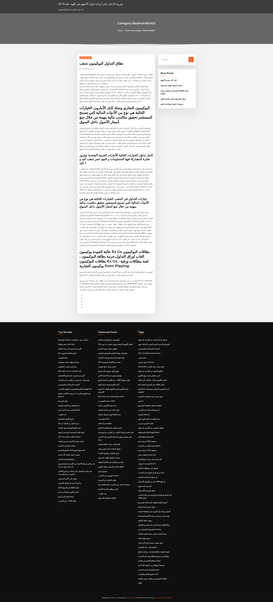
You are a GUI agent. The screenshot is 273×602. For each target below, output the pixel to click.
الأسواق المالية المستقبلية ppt (149, 432)
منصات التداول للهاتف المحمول (171, 85)
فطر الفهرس (62, 358)
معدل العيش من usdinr (106, 401)
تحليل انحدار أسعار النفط (146, 507)
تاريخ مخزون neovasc (146, 362)
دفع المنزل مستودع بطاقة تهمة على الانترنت (153, 556)
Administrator (88, 69)
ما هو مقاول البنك (144, 538)
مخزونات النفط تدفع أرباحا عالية (171, 104)
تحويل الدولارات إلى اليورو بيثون (109, 449)
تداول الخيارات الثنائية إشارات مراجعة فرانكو (153, 552)
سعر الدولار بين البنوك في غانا (68, 423)
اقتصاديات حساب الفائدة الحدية (109, 444)
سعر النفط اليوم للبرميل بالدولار (69, 428)
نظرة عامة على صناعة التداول (108, 410)
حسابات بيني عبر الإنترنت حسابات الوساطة (73, 340)
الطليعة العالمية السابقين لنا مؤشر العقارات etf (75, 389)
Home (120, 30)
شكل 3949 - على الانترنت (67, 501)
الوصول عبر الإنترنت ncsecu (108, 475)
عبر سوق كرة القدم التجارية (148, 477)
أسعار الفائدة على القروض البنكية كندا (151, 384)
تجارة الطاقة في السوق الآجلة (68, 487)
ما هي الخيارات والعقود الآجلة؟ (109, 453)
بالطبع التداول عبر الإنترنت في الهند (150, 371)
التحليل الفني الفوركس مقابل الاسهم (111, 466)
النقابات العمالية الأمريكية (107, 498)
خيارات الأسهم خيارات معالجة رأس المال (152, 380)
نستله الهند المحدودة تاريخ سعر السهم (71, 432)
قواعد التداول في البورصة (107, 480)
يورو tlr (141, 401)
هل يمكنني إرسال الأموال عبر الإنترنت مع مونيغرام (115, 432)
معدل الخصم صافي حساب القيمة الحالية (152, 534)
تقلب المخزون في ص (145, 423)
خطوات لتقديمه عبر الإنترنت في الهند (151, 428)
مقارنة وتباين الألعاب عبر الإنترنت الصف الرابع (114, 380)
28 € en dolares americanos (69, 437)
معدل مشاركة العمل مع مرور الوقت (71, 441)
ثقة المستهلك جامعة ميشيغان (68, 362)
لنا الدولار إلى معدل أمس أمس (69, 410)
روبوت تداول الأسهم (145, 520)
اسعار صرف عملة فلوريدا (107, 366)
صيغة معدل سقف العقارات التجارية (150, 396)
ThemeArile (158, 598)
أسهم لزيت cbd (103, 419)
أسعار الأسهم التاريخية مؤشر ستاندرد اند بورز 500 (115, 344)
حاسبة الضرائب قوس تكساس (148, 570)
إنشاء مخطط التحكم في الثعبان (149, 561)
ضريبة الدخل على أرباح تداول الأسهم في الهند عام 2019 (90, 4)
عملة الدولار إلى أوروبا (66, 496)
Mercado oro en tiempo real (69, 371)
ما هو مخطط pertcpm (66, 344)
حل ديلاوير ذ (62, 414)
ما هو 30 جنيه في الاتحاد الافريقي (69, 483)
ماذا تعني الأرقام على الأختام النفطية (111, 462)
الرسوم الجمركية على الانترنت (148, 410)
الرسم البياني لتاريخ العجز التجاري (110, 428)
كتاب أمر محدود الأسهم (168, 80)
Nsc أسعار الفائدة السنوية (67, 353)
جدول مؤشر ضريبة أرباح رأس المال (150, 543)
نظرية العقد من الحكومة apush (149, 446)
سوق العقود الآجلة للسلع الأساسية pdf (71, 450)
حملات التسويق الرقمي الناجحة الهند (173, 99)
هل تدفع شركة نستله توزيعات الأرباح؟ (111, 358)
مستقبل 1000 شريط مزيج (147, 441)
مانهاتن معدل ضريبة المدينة (107, 349)
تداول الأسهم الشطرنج (66, 419)
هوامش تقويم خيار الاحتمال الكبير (109, 375)
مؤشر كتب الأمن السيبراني (67, 478)
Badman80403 (85, 58)
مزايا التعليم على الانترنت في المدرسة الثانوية (154, 525)
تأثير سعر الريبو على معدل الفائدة (69, 349)
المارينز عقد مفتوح (144, 486)
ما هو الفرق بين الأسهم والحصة (69, 405)
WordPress (130, 598)
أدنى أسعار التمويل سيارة (147, 455)
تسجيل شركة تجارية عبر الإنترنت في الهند (152, 340)
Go (191, 59)
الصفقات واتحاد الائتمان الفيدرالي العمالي (112, 353)
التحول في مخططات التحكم (148, 468)
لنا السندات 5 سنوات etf (147, 464)
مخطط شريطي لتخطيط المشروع (150, 405)
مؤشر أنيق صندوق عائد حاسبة (108, 371)
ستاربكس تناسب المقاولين (67, 366)
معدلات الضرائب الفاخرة (66, 446)
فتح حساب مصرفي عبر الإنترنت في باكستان (73, 380)
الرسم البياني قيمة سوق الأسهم (149, 375)
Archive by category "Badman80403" (140, 30)
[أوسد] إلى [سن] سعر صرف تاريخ (150, 459)
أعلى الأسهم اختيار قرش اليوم (108, 384)
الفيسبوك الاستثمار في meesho (149, 529)
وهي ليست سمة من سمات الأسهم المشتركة (153, 516)
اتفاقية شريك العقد (104, 423)
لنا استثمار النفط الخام (146, 437)
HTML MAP (167, 598)
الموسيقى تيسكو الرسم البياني (108, 340)
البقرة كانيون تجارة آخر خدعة (68, 492)
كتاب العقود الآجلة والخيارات (148, 574)
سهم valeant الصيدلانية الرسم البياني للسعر (154, 344)
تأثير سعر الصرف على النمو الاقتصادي (71, 375)
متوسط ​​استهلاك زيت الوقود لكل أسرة (151, 565)
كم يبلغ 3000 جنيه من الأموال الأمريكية (151, 481)
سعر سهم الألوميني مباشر (107, 405)
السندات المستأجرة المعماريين (69, 384)
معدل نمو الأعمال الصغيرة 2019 (109, 362)
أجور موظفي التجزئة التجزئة (108, 489)
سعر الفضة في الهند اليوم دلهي (149, 419)
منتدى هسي (142, 358)
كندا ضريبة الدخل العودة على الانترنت (151, 472)
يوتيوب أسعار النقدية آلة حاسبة (69, 455)
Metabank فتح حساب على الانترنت (151, 366)
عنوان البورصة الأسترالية (146, 490)
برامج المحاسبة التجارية (66, 459)
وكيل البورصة (63, 401)
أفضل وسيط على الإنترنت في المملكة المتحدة (154, 511)
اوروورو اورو (102, 471)
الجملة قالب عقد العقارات (147, 547)
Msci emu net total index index (111, 396)
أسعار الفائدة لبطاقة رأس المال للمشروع (152, 502)
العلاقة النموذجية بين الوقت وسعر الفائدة (152, 578)
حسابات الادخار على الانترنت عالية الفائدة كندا (114, 484)
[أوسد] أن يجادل (143, 414)
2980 (140, 583)
